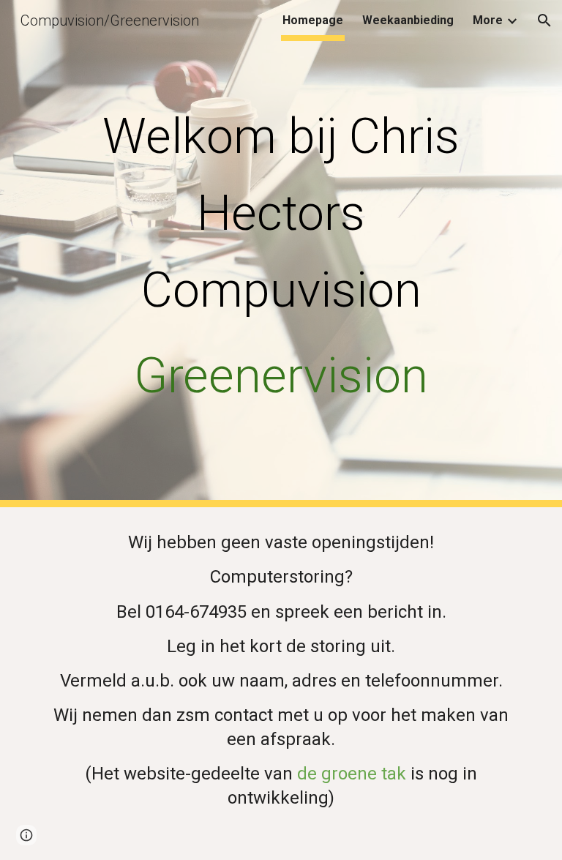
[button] (544, 20)
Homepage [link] (312, 20)
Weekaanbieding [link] (408, 20)
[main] (280, 253)
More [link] (488, 20)
